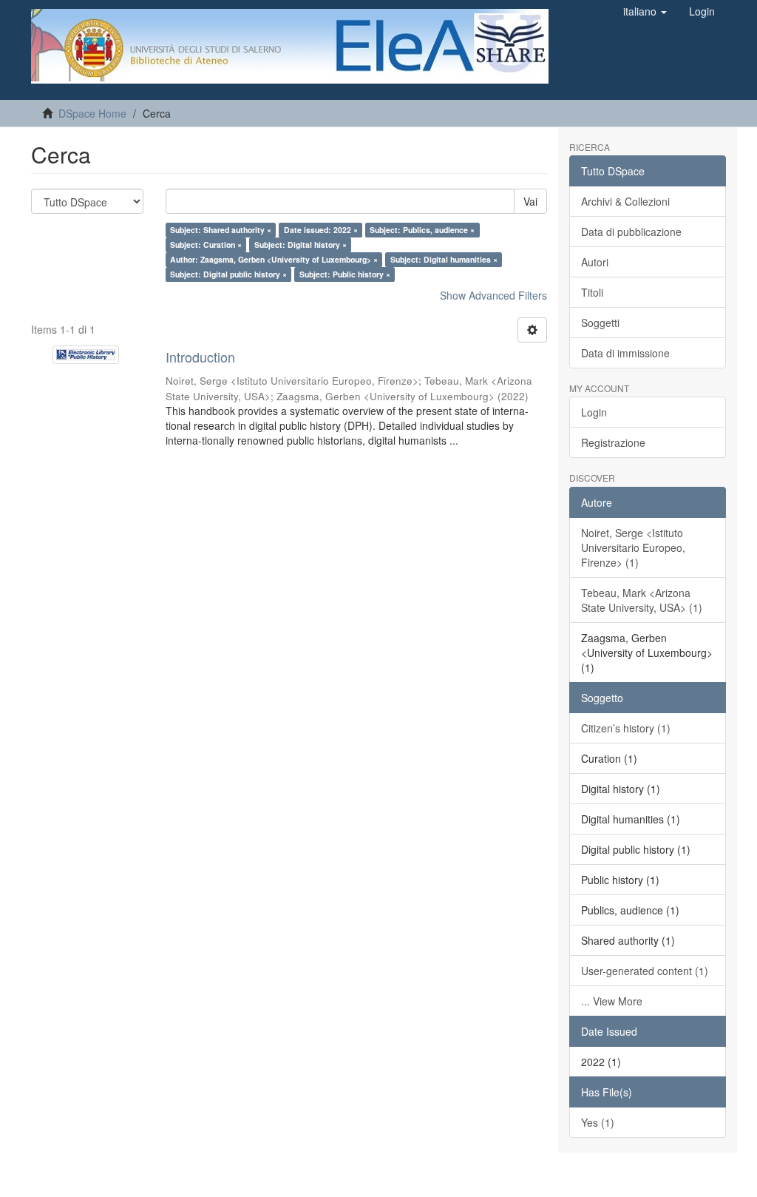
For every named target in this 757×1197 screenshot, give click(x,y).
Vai (530, 201)
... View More (611, 1001)
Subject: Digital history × (300, 244)
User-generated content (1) (644, 970)
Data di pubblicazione (631, 231)
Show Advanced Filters (493, 295)
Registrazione (613, 442)
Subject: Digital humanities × (444, 259)
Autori (594, 261)
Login (594, 412)
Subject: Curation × (206, 244)
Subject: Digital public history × (228, 274)
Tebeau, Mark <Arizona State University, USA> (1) (641, 600)
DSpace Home (92, 113)
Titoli (592, 292)
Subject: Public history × (344, 274)
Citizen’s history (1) (626, 728)
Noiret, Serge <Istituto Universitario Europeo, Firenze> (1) (633, 547)
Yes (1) (597, 1122)
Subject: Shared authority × (220, 229)
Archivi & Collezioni (625, 201)
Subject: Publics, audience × (422, 229)
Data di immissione (625, 352)
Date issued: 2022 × (321, 229)
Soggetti (600, 322)
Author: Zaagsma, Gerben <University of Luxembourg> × (274, 259)
